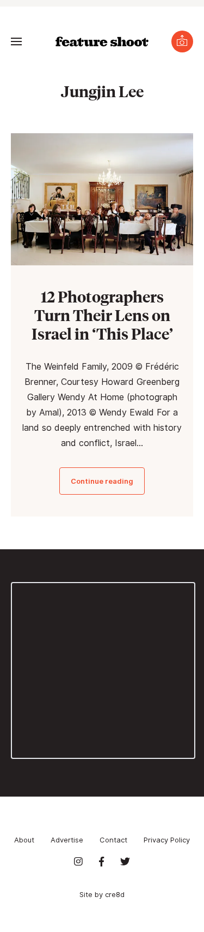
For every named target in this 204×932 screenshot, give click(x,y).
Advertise (67, 839)
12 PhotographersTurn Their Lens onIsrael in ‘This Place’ (102, 314)
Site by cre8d (102, 894)
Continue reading (102, 481)
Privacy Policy (167, 839)
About (24, 839)
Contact (113, 839)
